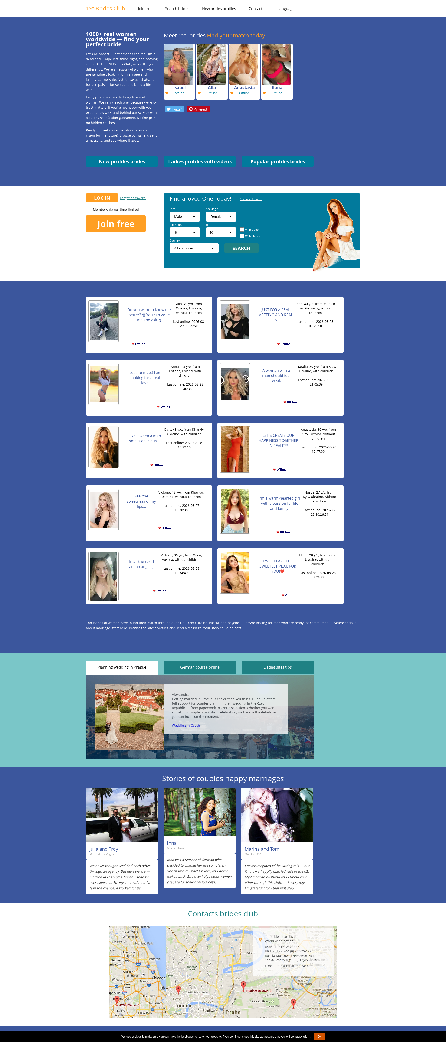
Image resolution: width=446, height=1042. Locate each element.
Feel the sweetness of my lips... (141, 501)
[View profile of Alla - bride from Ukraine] (212, 64)
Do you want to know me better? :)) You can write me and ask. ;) (149, 315)
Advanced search (251, 199)
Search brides (177, 8)
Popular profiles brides (277, 161)
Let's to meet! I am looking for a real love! (145, 377)
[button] (174, 108)
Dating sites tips (278, 667)
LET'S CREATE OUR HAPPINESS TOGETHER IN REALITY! (278, 440)
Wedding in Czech (186, 725)
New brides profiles (219, 8)
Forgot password (133, 198)
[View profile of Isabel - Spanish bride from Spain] (179, 64)
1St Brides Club (105, 8)
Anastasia (244, 87)
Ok (319, 1036)
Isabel (179, 87)
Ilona (277, 87)
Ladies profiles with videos (200, 161)
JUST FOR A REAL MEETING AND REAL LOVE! (275, 315)
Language (286, 8)
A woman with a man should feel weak (276, 375)
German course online (200, 667)
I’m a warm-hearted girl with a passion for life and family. (279, 503)
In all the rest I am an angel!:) (141, 564)
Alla (212, 87)
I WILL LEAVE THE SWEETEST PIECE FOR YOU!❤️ (277, 566)
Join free (145, 8)
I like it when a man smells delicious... (144, 438)
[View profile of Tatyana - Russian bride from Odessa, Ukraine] (277, 64)
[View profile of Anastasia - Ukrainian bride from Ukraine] (244, 64)
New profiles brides (122, 161)
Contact (255, 8)
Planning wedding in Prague (122, 667)
